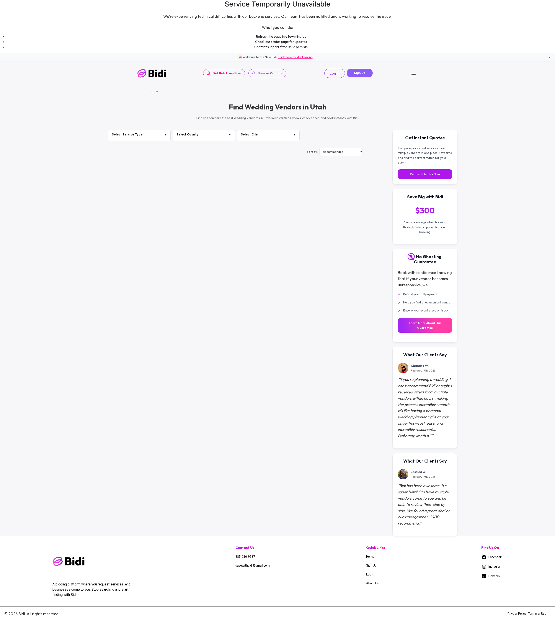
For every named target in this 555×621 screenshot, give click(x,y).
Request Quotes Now (425, 174)
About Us (372, 583)
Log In (335, 73)
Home (154, 91)
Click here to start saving (295, 57)
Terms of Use (537, 613)
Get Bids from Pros (226, 73)
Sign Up (360, 73)
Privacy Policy (517, 613)
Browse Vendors (270, 73)
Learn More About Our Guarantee (425, 325)
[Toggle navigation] (413, 73)
